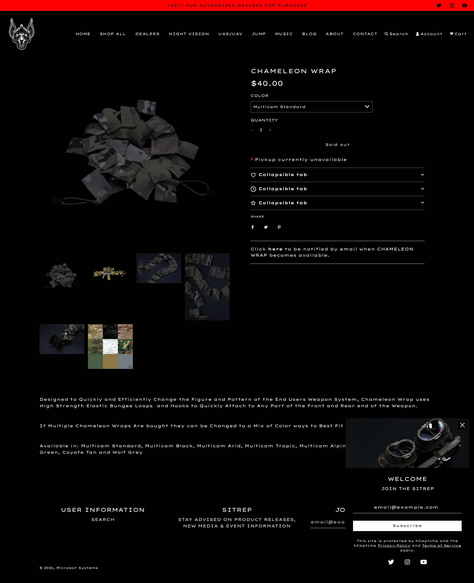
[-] (252, 130)
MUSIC (284, 34)
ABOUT (335, 34)
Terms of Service (441, 545)
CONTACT (365, 34)
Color (260, 95)
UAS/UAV (230, 34)
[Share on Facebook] (252, 227)
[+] (270, 130)
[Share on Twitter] (266, 227)
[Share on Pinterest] (279, 227)
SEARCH (103, 519)
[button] (338, 175)
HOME (83, 34)
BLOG (309, 34)
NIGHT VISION (189, 34)
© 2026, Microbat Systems (69, 568)
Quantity (264, 120)
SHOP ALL (113, 34)
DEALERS (147, 34)
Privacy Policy (394, 545)
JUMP (259, 34)
